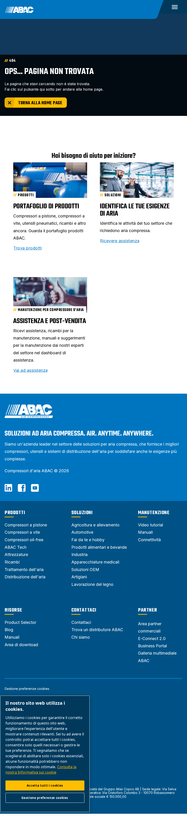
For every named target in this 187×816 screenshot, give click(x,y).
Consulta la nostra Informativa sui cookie (40, 769)
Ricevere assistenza (120, 241)
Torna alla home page (40, 103)
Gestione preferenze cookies (27, 688)
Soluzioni (82, 513)
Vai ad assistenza (30, 370)
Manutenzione (153, 513)
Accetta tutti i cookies (45, 785)
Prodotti (15, 513)
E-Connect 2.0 (152, 638)
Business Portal (152, 645)
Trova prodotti (27, 248)
